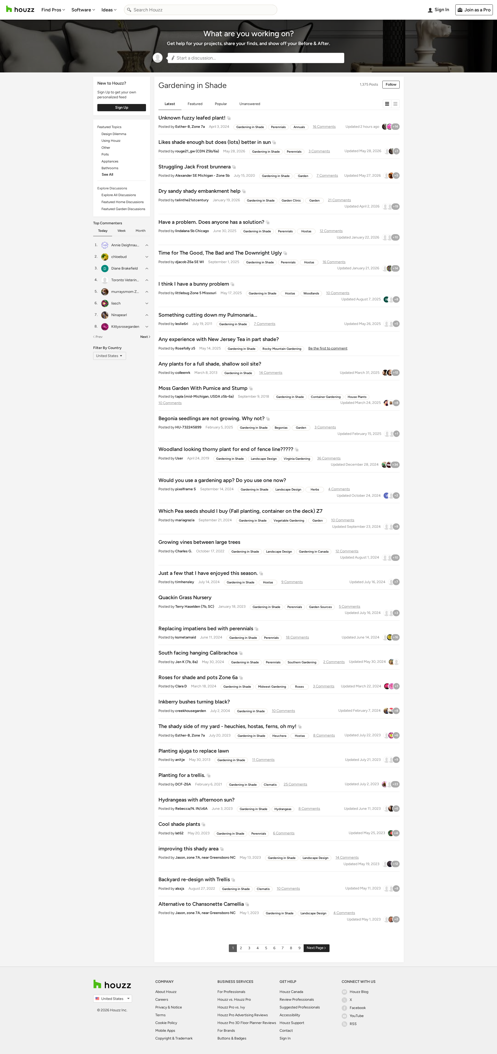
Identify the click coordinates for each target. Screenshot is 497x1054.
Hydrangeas (282, 809)
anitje (180, 760)
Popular (221, 104)
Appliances (109, 161)
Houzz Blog (359, 992)
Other (105, 148)
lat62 (179, 833)
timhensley (184, 582)
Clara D (181, 686)
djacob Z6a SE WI (189, 262)
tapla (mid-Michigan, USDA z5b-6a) (204, 396)
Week (122, 231)
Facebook (358, 1008)
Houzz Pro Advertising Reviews (242, 1015)
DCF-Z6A (183, 784)
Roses (299, 686)
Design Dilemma (113, 134)
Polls (105, 154)
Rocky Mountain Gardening (281, 349)
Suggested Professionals (300, 1007)
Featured (195, 104)
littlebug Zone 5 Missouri (195, 293)
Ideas (107, 10)
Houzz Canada (291, 992)
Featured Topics (109, 127)
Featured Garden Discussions (123, 209)
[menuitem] (53, 10)
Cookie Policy (166, 1023)
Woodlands (311, 293)
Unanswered (249, 104)
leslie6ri (181, 324)
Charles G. (183, 551)
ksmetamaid (185, 637)
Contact (286, 1030)
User (179, 458)
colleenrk (182, 372)
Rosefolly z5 (185, 348)
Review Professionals (297, 999)
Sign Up (121, 107)
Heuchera (279, 736)
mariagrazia (184, 520)
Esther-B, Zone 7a (190, 126)
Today (102, 231)
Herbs (315, 489)
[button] (256, 58)
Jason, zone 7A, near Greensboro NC (205, 857)
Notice (176, 1007)
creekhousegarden (190, 711)
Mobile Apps (165, 1030)
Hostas (306, 231)
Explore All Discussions (118, 195)
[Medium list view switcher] (395, 104)
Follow (391, 84)
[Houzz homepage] (20, 9)
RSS (353, 1024)
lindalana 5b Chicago (192, 231)
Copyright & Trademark (174, 1038)
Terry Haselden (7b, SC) (194, 606)
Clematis (270, 784)
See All (107, 174)
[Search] (129, 10)
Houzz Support (292, 1023)
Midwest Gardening (272, 686)
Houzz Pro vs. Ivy (231, 1007)
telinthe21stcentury (192, 200)
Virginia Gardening (297, 459)
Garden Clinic (291, 200)
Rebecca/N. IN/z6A (191, 808)
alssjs (179, 888)
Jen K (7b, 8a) (186, 662)
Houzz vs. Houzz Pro (234, 999)
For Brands (226, 1030)
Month (140, 231)
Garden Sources (320, 607)
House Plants (357, 397)
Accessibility (290, 1015)
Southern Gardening (302, 662)
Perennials (278, 127)
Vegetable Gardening (289, 520)
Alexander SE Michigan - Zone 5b (202, 175)
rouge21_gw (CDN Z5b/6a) (197, 151)
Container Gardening (326, 397)
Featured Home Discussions (122, 202)
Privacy (161, 1007)
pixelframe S (185, 489)
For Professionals (231, 992)
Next (144, 337)
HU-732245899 (188, 427)
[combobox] (200, 10)
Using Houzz (110, 141)
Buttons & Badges (231, 1038)
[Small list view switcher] (387, 104)
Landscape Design (264, 459)
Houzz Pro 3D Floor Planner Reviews (246, 1023)
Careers (161, 999)
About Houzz (166, 992)
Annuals (299, 127)
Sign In (285, 1038)
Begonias (281, 427)
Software (81, 10)
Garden (303, 176)
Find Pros (51, 10)
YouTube (357, 1016)
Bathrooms (109, 168)
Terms (160, 1015)
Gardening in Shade (250, 127)
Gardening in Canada (313, 551)
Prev (99, 337)
